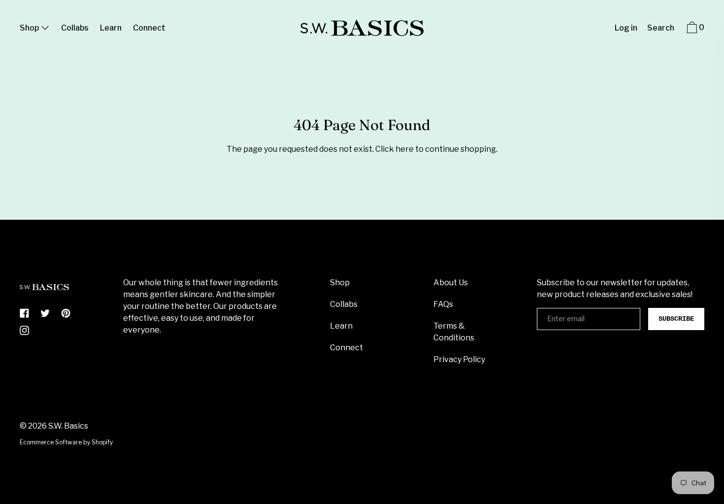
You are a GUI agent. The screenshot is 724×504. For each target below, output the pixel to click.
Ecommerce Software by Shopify (66, 442)
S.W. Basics (68, 426)
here (404, 149)
